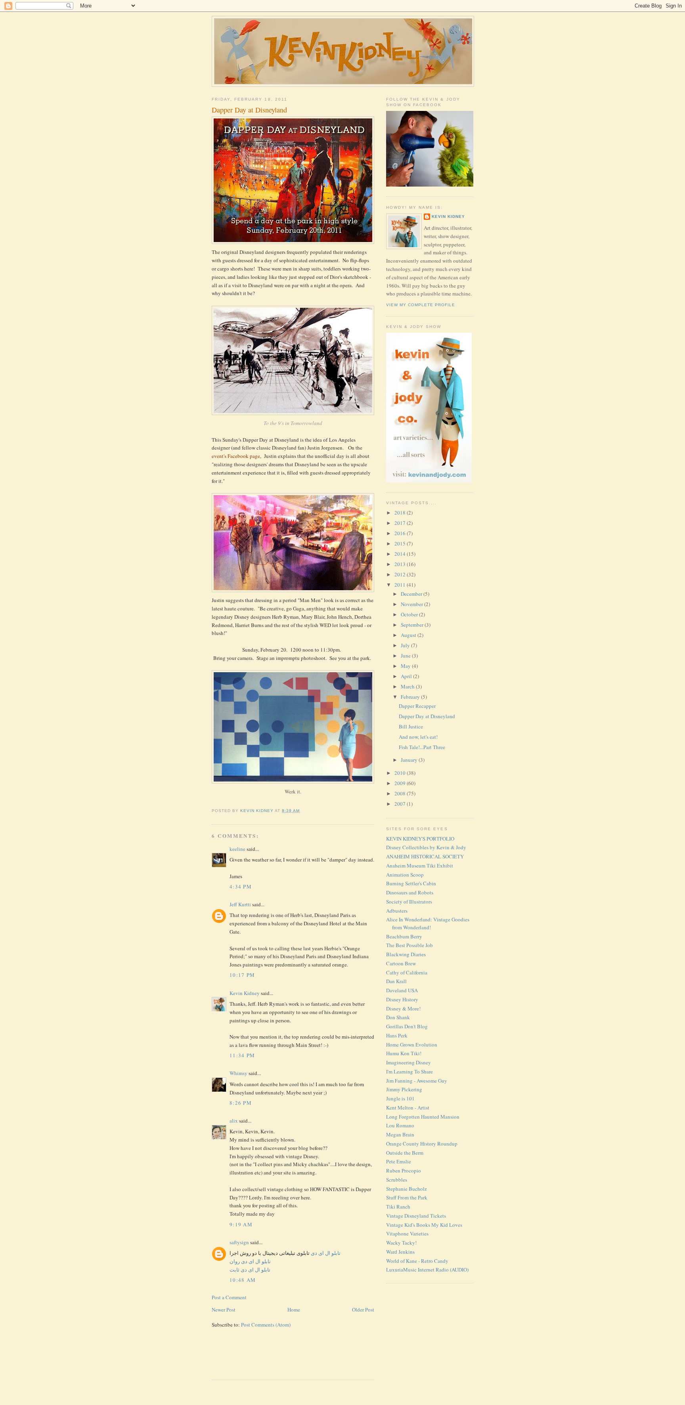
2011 (400, 584)
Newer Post (223, 1309)
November (412, 604)
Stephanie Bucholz (406, 1188)
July (406, 645)
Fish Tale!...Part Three (422, 747)
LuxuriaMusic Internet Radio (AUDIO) (427, 1269)
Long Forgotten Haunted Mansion (422, 1116)
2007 (400, 803)
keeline (237, 848)
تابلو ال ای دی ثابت (250, 1269)
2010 (400, 772)
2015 (400, 543)
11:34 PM (242, 1055)
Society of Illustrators (409, 901)
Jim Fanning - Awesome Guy (416, 1080)
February (411, 696)
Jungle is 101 (400, 1098)
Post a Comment (229, 1297)
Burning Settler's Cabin (411, 883)
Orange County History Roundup (421, 1143)
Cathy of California (406, 972)
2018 (400, 512)
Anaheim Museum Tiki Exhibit (419, 865)
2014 (400, 553)
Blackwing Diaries (406, 954)
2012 (400, 574)
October (410, 614)
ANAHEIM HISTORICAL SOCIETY (425, 856)
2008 (400, 793)
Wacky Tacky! (401, 1242)
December (412, 593)
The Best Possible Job (409, 945)
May (406, 665)
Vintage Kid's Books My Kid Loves (424, 1224)
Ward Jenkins (400, 1251)
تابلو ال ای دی (325, 1252)
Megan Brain (400, 1134)
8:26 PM (241, 1102)
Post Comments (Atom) (266, 1324)
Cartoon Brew (401, 963)
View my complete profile (420, 305)
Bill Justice (411, 726)
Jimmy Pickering (404, 1089)
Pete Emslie (398, 1161)
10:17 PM (242, 974)
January (410, 759)
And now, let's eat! (418, 736)
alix (234, 1120)
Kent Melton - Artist (407, 1107)
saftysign (239, 1242)
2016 (400, 533)
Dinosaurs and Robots (409, 892)
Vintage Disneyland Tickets (416, 1215)
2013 (400, 564)
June (406, 655)
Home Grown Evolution (411, 1044)
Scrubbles (396, 1179)
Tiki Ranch (398, 1206)
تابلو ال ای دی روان (250, 1261)
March (408, 686)
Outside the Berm (404, 1152)
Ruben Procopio (403, 1170)
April (407, 676)
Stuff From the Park (406, 1197)
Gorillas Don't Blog (407, 1026)
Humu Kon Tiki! (403, 1053)
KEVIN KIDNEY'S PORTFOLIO (420, 838)
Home (293, 1309)
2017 (400, 522)
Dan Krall (396, 981)
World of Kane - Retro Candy (417, 1260)
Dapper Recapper (417, 705)
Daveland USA (402, 990)
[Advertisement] (258, 1359)
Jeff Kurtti (240, 904)
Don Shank (398, 1017)
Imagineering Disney (408, 1062)
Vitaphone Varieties (407, 1233)
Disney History (402, 999)
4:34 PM (241, 886)
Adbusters (397, 910)
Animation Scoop (405, 874)
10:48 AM (243, 1279)
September (413, 624)
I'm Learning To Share (409, 1071)
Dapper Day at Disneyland (427, 716)
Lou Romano (400, 1125)
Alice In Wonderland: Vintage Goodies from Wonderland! (427, 923)
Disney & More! (403, 1008)
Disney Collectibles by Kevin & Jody (426, 847)
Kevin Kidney (245, 993)
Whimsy (238, 1073)
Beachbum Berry (404, 936)
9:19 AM (241, 1224)
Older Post (363, 1309)
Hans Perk (397, 1035)
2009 (400, 783)
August (409, 635)
